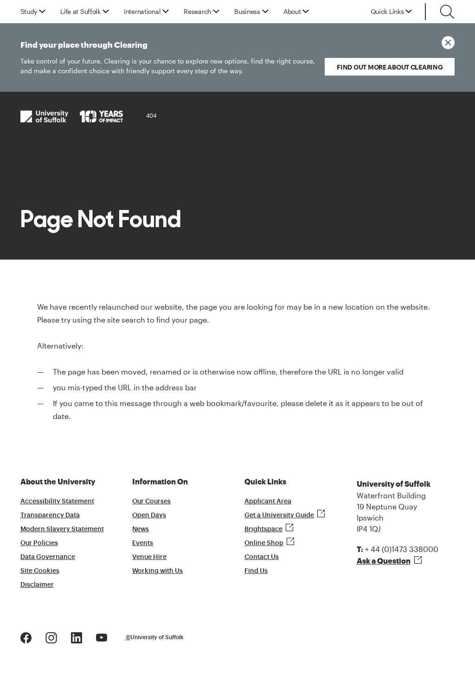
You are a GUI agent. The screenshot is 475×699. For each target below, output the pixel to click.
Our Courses (151, 501)
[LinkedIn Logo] (76, 636)
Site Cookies (39, 571)
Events (142, 543)
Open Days (149, 515)
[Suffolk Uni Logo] (71, 116)
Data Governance (47, 557)
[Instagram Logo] (51, 636)
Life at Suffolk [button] (80, 11)
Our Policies (39, 543)
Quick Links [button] (387, 11)
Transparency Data (50, 515)
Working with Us (157, 571)
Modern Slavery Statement (62, 529)
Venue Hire (149, 557)
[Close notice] (448, 42)
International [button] (142, 11)
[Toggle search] (447, 11)
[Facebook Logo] (26, 636)
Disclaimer (37, 585)
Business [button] (247, 11)
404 (151, 115)
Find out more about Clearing (390, 67)
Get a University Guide (279, 515)
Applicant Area (267, 501)
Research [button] (197, 11)
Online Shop (263, 543)
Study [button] (29, 11)
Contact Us (261, 557)
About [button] (292, 11)
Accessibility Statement (57, 501)
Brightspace (263, 529)
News (140, 529)
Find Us (256, 571)
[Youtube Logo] (101, 636)
